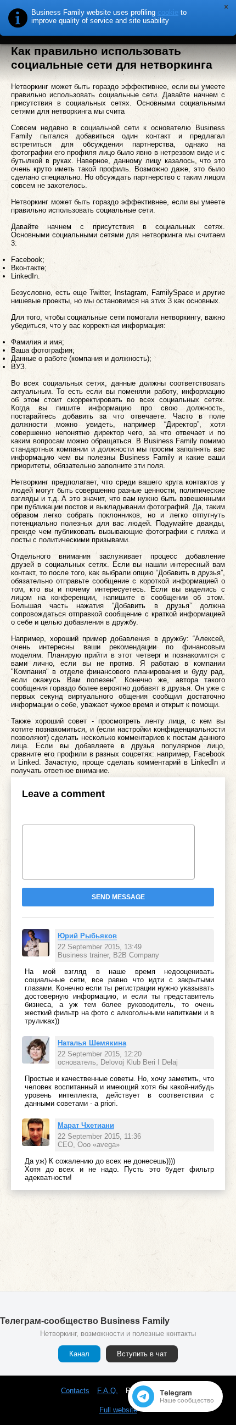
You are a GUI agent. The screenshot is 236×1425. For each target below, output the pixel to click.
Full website (118, 1410)
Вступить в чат (142, 1354)
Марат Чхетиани (86, 1125)
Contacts (75, 1391)
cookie (168, 12)
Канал (79, 1354)
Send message (118, 897)
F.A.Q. (107, 1391)
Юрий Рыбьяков (87, 936)
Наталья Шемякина (92, 1043)
